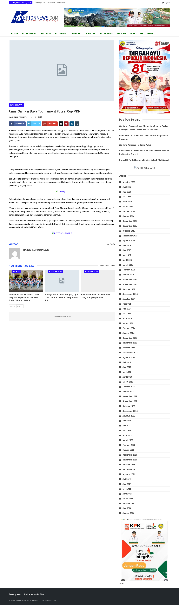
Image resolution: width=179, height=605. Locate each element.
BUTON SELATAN (16, 105)
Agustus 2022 (129, 416)
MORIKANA (106, 33)
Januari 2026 (128, 216)
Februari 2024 (129, 328)
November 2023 (130, 343)
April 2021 (127, 494)
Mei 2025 (127, 255)
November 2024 (130, 284)
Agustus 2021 (129, 474)
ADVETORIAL (29, 33)
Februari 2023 (129, 387)
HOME (14, 33)
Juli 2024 (127, 304)
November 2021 (130, 460)
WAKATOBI (136, 33)
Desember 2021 (130, 455)
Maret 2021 (128, 499)
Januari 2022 (128, 450)
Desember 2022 (130, 396)
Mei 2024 (127, 314)
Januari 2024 (128, 333)
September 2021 (130, 469)
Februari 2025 (129, 270)
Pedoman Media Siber (56, 3)
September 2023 (130, 352)
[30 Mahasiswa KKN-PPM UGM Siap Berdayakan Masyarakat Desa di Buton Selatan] (26, 281)
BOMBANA (61, 33)
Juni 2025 (127, 250)
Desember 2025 (130, 221)
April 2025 (127, 260)
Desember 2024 (130, 279)
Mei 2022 (127, 430)
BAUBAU (46, 33)
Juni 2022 (127, 426)
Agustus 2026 (129, 182)
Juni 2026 (127, 192)
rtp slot (122, 583)
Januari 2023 (128, 391)
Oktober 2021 (129, 464)
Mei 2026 (127, 197)
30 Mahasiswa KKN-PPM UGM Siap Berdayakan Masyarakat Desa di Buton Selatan (24, 297)
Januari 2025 (128, 275)
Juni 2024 (127, 309)
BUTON (75, 33)
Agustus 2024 (129, 299)
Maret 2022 (128, 440)
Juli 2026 (127, 187)
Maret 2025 (128, 265)
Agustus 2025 (129, 241)
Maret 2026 (128, 206)
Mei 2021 (127, 489)
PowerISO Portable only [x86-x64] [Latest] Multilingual (144, 160)
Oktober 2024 (129, 289)
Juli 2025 (127, 245)
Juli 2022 (127, 421)
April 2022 (127, 435)
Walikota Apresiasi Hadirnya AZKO (135, 145)
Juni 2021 (127, 484)
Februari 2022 (129, 445)
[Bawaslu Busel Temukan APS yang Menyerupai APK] (98, 281)
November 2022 (130, 401)
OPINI (150, 33)
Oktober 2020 (129, 503)
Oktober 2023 (129, 348)
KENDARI (91, 33)
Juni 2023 (127, 367)
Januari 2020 (128, 513)
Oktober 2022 (129, 406)
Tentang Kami (40, 3)
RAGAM (121, 33)
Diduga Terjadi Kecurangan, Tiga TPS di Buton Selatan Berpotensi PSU (61, 297)
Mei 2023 (127, 372)
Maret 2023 (128, 382)
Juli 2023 (127, 362)
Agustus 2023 (129, 357)
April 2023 (127, 377)
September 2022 (130, 411)
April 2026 (127, 202)
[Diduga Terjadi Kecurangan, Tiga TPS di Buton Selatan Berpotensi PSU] (62, 281)
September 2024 (130, 294)
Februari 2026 (129, 211)
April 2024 (127, 318)
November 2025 (130, 226)
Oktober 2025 (129, 231)
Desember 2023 (130, 338)
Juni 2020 (127, 508)
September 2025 (130, 236)
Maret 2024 (128, 323)
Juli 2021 (127, 479)
